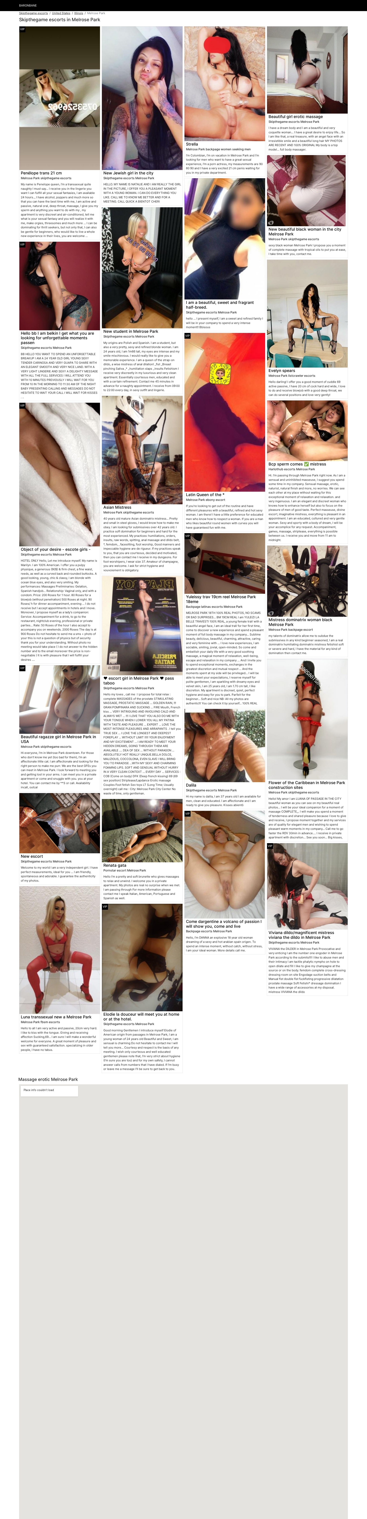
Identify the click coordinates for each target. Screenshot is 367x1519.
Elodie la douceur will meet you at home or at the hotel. (141, 1016)
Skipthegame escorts (33, 13)
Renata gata (114, 865)
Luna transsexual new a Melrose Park (56, 1017)
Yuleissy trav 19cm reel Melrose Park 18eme (221, 599)
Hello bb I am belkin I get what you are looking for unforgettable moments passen (57, 338)
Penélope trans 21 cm (41, 173)
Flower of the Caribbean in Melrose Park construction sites (307, 785)
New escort (32, 856)
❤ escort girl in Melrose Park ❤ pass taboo (138, 680)
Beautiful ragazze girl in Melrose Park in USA (58, 739)
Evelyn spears (282, 370)
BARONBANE (28, 5)
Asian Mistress (117, 507)
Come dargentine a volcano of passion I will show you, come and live (224, 924)
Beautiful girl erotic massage (296, 116)
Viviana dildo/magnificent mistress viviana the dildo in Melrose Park (301, 935)
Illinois (78, 13)
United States (61, 13)
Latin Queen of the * (205, 494)
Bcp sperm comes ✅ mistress (297, 464)
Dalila (191, 785)
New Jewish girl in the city (128, 173)
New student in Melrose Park (130, 331)
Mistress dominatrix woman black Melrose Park (300, 622)
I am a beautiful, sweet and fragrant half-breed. (220, 305)
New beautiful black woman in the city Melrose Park (305, 231)
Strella (192, 144)
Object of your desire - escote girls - (56, 549)
